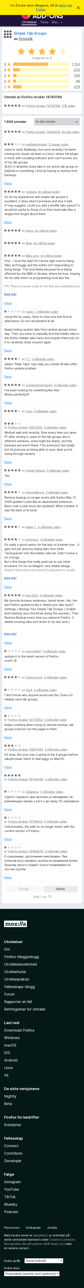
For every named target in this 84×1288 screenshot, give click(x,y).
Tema (44, 22)
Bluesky (10, 1204)
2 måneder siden (47, 311)
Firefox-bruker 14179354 (25, 719)
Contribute (13, 1153)
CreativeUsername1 (39, 385)
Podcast (11, 1212)
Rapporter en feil (18, 1002)
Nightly (10, 1096)
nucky (30, 311)
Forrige (24, 889)
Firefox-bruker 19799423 (25, 821)
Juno (29, 411)
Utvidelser (29, 22)
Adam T (31, 527)
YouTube (11, 1189)
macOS (10, 1045)
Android (11, 1060)
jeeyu (29, 230)
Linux (8, 1068)
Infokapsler (33, 1227)
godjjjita (31, 192)
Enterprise (12, 1125)
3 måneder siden (43, 359)
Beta (8, 1104)
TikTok (10, 1197)
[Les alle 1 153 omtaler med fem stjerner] (41, 64)
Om (7, 949)
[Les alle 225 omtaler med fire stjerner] (41, 69)
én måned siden (49, 192)
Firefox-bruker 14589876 (25, 851)
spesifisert (40, 1235)
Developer (12, 1161)
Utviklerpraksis (16, 979)
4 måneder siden (49, 527)
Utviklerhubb (15, 972)
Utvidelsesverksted (20, 964)
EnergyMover (35, 492)
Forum (9, 994)
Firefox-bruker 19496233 (43, 132)
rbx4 (29, 690)
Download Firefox (19, 1030)
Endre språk (12, 1260)
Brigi (29, 243)
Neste (60, 889)
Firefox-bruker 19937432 (25, 427)
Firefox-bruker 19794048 (25, 779)
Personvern (12, 1227)
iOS (7, 1053)
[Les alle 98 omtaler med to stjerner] (41, 81)
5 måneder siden (55, 677)
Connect (11, 1146)
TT (28, 359)
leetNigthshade (36, 144)
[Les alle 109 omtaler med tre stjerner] (41, 75)
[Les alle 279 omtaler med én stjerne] (41, 86)
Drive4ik (26, 39)
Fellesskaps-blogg (19, 987)
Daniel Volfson (35, 470)
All (6, 1075)
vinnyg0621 (33, 651)
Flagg (8, 183)
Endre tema (12, 1268)
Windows (12, 1038)
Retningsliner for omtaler (24, 1009)
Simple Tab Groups (30, 33)
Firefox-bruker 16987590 (25, 749)
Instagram (12, 1182)
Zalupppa (32, 791)
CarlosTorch (34, 677)
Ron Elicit (32, 595)
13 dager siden (58, 144)
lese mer (10, 294)
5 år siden (68, 105)
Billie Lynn (32, 255)
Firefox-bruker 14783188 (43, 105)
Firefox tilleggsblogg (21, 957)
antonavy (32, 539)
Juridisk (52, 1227)
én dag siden (71, 132)
